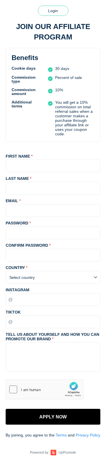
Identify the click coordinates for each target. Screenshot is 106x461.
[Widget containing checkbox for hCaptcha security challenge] (44, 389)
